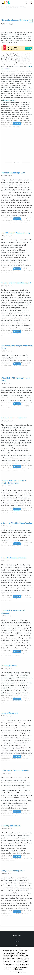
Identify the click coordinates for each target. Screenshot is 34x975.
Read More (17, 219)
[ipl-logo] (7, 3)
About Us (17, 939)
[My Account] (31, 3)
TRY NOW (28, 48)
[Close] (31, 949)
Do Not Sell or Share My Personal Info (16, 972)
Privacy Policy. (19, 969)
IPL (2, 7)
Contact (17, 941)
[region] (17, 961)
